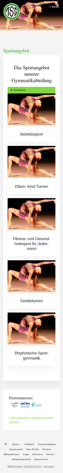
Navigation (20, 90)
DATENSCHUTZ (33, 466)
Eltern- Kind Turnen (31, 186)
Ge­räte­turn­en (31, 301)
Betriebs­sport (31, 134)
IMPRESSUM (14, 466)
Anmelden (49, 466)
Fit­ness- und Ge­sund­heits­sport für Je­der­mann (31, 243)
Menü (55, 7)
